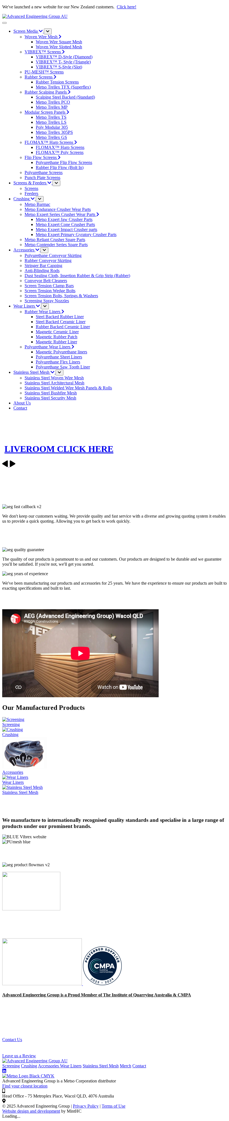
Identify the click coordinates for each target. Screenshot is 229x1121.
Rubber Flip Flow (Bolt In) (60, 167)
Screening (11, 1065)
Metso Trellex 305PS (54, 132)
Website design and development (31, 1111)
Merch (125, 1065)
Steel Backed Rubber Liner (60, 316)
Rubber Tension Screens (57, 82)
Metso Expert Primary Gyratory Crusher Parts (76, 234)
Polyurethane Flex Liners (58, 362)
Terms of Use (113, 1106)
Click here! (126, 6)
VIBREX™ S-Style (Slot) (59, 67)
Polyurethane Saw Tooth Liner (63, 367)
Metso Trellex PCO (53, 102)
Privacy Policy (86, 1106)
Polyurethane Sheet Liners (59, 356)
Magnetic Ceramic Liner (57, 331)
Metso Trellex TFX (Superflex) (63, 87)
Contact (139, 1065)
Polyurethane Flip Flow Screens (64, 162)
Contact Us (12, 1039)
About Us (22, 403)
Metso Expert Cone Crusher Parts (65, 224)
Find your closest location (24, 1086)
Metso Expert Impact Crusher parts (66, 229)
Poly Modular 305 (52, 127)
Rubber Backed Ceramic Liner (63, 326)
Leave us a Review (19, 1055)
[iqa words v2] (42, 983)
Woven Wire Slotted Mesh (59, 46)
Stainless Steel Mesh (101, 1065)
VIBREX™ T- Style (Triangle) (63, 61)
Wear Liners (71, 1065)
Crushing (29, 1065)
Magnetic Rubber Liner (56, 341)
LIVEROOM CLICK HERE (58, 449)
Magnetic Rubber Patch (56, 336)
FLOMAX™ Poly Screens (60, 152)
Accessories (49, 1065)
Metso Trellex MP (52, 107)
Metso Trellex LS (51, 122)
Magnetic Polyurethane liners (61, 351)
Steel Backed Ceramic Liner (60, 321)
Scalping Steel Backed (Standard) (65, 97)
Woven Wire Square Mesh (59, 41)
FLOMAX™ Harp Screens (60, 147)
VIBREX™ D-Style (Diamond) (64, 56)
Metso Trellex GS (51, 137)
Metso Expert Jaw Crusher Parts (64, 219)
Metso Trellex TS (51, 117)
